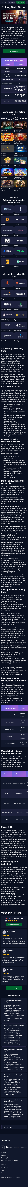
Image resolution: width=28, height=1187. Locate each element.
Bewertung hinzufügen (14, 924)
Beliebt (3, 118)
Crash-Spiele (17, 118)
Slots (23, 118)
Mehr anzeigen (14, 988)
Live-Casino (10, 118)
